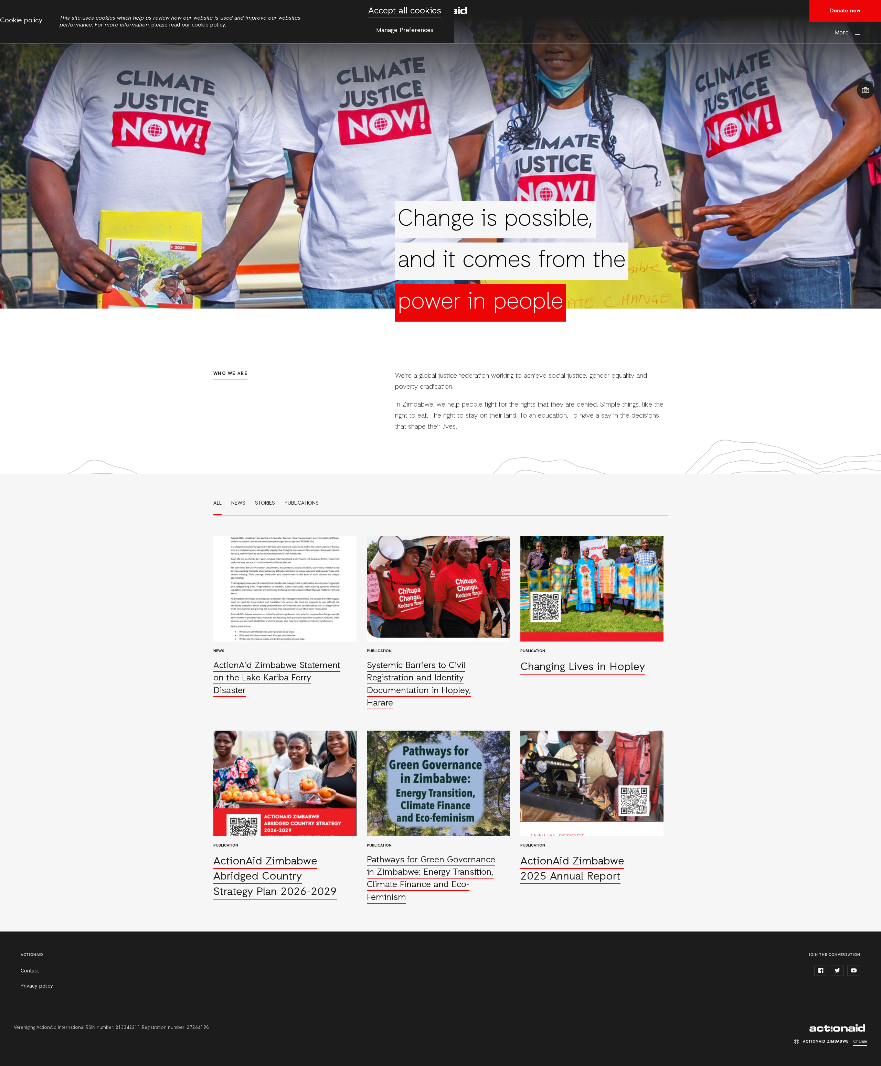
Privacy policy (37, 986)
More (842, 33)
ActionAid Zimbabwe (838, 1028)
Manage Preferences (404, 30)
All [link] (217, 503)
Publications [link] (302, 503)
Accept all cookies (404, 11)
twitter (837, 971)
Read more (285, 623)
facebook (820, 971)
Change (860, 1041)
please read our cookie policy (188, 25)
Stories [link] (265, 503)
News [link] (238, 503)
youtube (853, 971)
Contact (30, 971)
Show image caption (865, 90)
